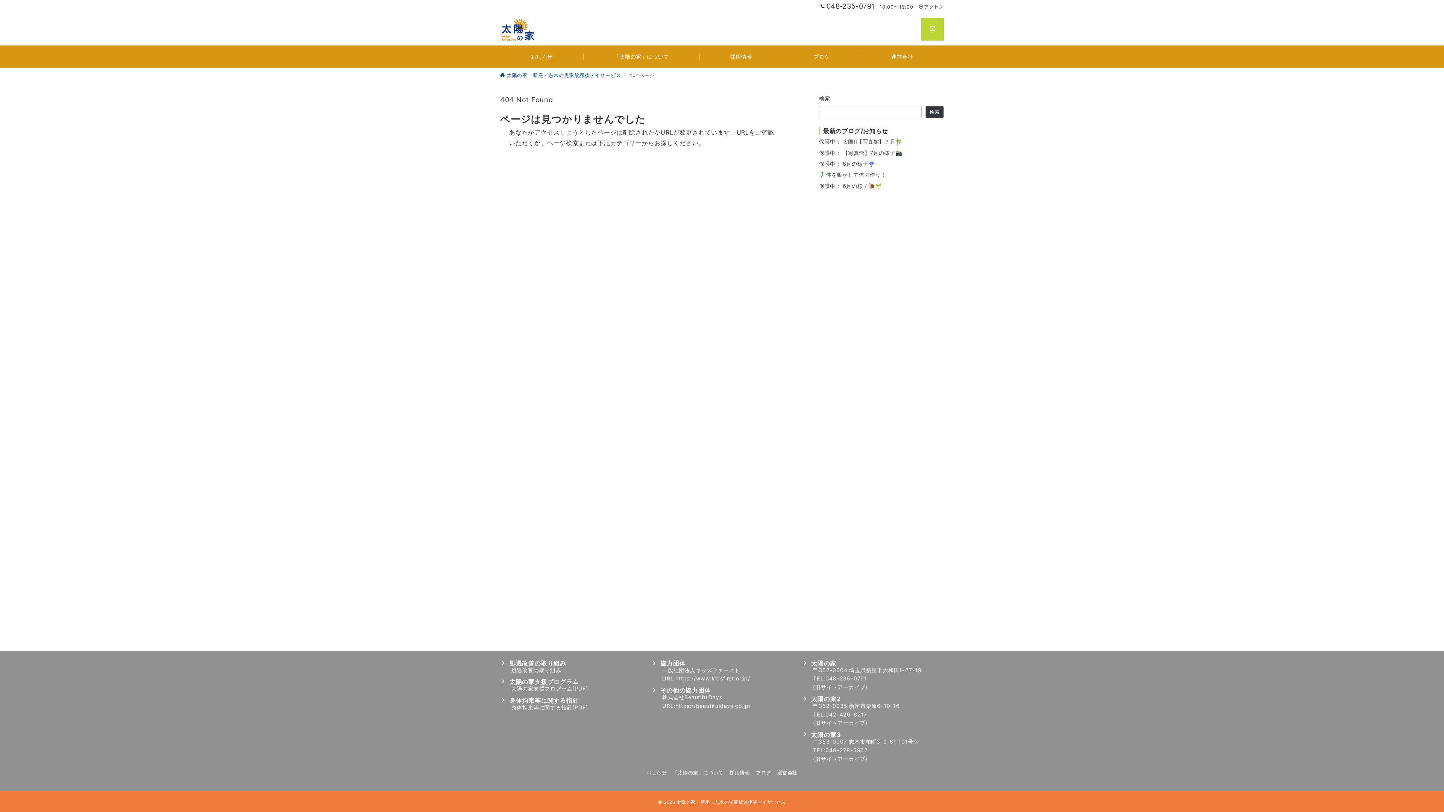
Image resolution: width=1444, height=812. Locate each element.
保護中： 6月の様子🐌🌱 (850, 186)
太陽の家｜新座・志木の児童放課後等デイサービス (731, 802)
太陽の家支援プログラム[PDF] (549, 688)
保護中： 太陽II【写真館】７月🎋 (860, 141)
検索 (825, 98)
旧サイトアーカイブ (840, 687)
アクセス (934, 7)
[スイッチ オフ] (932, 29)
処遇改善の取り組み (536, 670)
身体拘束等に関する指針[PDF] (549, 707)
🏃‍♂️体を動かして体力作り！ (852, 174)
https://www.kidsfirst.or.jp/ (712, 678)
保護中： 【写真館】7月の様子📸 (860, 153)
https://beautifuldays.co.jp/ (713, 706)
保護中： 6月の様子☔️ (847, 164)
